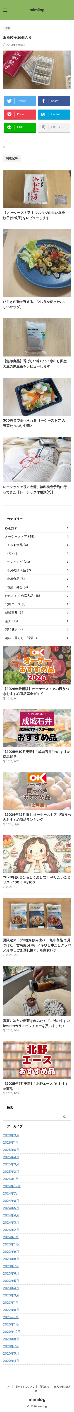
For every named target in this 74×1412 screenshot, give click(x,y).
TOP (7, 1386)
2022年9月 (11, 1310)
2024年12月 (12, 1186)
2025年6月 (11, 1150)
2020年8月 (11, 1339)
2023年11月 (11, 1244)
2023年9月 (11, 1252)
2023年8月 (11, 1259)
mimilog (37, 9)
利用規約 (44, 1386)
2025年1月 (11, 1179)
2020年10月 (12, 1332)
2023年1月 (11, 1302)
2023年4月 (11, 1288)
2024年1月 (11, 1237)
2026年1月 (11, 1142)
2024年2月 (11, 1230)
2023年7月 (11, 1266)
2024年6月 (11, 1201)
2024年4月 (11, 1215)
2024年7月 (11, 1193)
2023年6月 (11, 1273)
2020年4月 (11, 1361)
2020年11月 (11, 1324)
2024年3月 (11, 1222)
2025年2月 (11, 1171)
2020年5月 (11, 1353)
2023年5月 (11, 1281)
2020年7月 (11, 1346)
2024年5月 (11, 1208)
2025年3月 (11, 1164)
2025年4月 (11, 1157)
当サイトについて (24, 1386)
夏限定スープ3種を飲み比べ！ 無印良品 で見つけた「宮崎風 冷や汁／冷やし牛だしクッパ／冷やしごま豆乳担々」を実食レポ (37, 945)
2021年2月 (11, 1317)
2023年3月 (11, 1295)
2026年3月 (11, 1135)
